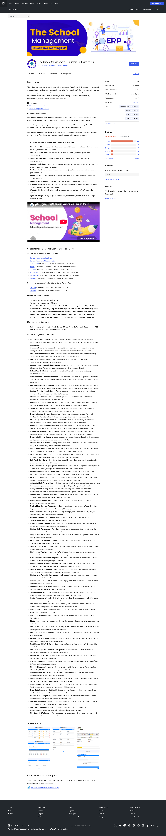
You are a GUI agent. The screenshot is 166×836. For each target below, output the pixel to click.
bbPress (133, 814)
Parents (33, 291)
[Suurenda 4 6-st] (72, 729)
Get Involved (103, 808)
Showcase (41, 808)
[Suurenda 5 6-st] (97, 729)
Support (136, 74)
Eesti (27, 825)
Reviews (42, 74)
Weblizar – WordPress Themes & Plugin (54, 65)
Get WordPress (157, 3)
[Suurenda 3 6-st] (48, 761)
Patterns (41, 817)
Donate (102, 814)
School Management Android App (40, 106)
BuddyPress (134, 817)
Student (33, 288)
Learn (70, 808)
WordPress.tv (74, 817)
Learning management (131, 110)
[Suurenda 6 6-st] (97, 753)
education (123, 106)
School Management (132, 114)
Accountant (34, 272)
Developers (72, 814)
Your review (109, 158)
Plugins (40, 814)
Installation (53, 74)
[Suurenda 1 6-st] (48, 729)
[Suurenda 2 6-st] (48, 743)
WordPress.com (135, 808)
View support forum (112, 179)
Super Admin (34, 264)
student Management (132, 118)
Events (101, 811)
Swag (101, 817)
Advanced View (110, 124)
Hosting (10, 814)
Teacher (33, 269)
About (10, 808)
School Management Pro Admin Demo (43, 261)
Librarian (33, 278)
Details (31, 74)
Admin (32, 267)
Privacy (10, 817)
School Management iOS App (39, 109)
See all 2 (136, 102)
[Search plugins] (28, 16)
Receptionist (34, 275)
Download (134, 63)
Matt (132, 811)
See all (136, 158)
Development (66, 74)
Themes (40, 811)
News (9, 811)
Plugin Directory (13, 9)
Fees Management (132, 106)
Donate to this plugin (112, 198)
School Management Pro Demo (41, 258)
